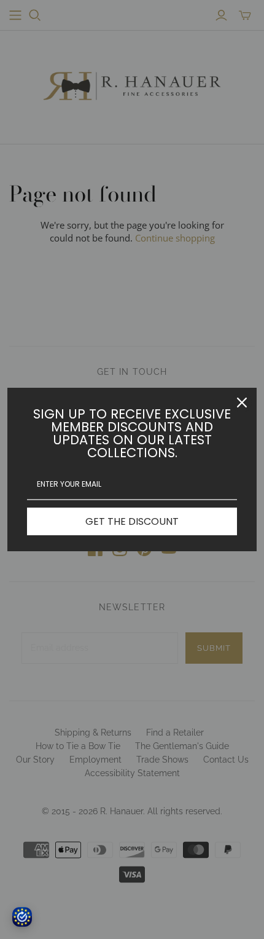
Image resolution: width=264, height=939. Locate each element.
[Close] (242, 402)
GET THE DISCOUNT (132, 521)
